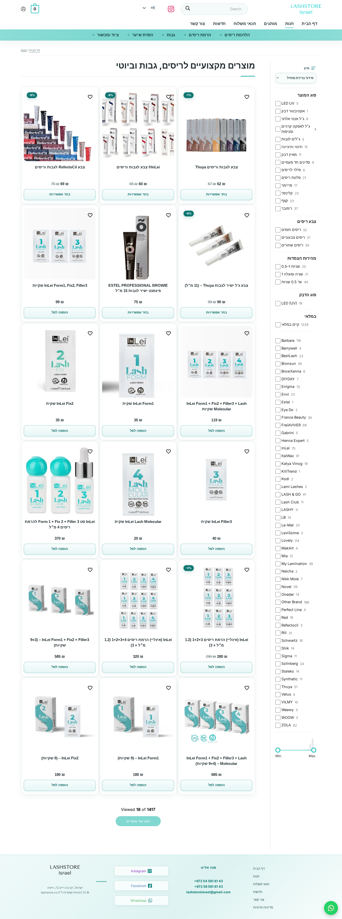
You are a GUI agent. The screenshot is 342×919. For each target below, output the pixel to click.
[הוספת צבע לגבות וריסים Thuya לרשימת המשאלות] (246, 96)
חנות (256, 876)
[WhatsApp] (331, 908)
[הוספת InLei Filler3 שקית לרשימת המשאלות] (246, 451)
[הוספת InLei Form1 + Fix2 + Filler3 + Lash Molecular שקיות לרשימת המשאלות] (246, 333)
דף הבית (259, 868)
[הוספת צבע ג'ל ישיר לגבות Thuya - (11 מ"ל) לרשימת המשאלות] (246, 215)
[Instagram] (171, 9)
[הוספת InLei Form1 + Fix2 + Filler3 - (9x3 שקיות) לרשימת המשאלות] (90, 569)
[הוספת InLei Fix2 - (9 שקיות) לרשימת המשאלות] (90, 687)
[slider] (277, 750)
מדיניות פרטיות (263, 907)
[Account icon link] (23, 9)
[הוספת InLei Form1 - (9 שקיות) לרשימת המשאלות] (168, 687)
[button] (222, 35)
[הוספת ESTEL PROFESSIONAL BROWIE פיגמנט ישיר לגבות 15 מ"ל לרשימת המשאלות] (168, 215)
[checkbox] (295, 103)
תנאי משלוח (261, 884)
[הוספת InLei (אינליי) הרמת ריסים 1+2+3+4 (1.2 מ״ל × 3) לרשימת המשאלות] (168, 569)
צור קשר (258, 899)
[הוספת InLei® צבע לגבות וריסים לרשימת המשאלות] (168, 96)
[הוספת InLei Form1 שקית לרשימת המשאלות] (168, 333)
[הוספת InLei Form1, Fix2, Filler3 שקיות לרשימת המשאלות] (90, 215)
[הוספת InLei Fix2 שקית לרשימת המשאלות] (90, 333)
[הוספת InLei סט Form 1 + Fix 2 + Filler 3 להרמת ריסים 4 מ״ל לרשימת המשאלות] (90, 451)
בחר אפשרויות (216, 194)
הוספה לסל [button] (60, 312)
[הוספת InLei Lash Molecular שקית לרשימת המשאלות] (168, 451)
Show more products (138, 821)
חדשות (257, 892)
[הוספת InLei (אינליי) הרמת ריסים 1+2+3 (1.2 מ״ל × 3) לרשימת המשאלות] (246, 569)
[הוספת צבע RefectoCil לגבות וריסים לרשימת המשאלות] (90, 96)
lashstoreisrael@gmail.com (208, 892)
